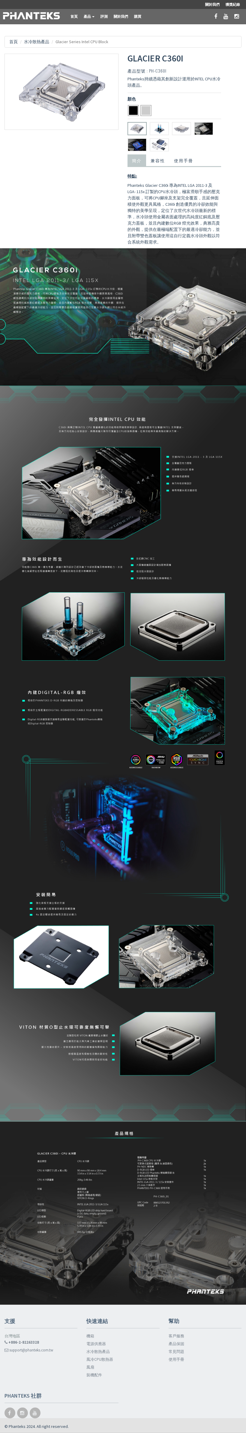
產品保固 (176, 1343)
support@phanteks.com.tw (30, 1350)
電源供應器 (96, 1343)
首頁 (74, 16)
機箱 (90, 1336)
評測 (104, 16)
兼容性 (158, 160)
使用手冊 (183, 160)
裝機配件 (94, 1375)
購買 (137, 16)
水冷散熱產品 (36, 41)
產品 (88, 16)
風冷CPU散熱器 (99, 1359)
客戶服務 (176, 1336)
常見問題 (176, 1351)
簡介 (137, 160)
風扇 (90, 1367)
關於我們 (121, 16)
